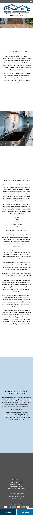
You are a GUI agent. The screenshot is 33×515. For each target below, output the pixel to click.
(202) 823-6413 (18, 484)
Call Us (8, 512)
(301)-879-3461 (18, 486)
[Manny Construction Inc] (16, 8)
